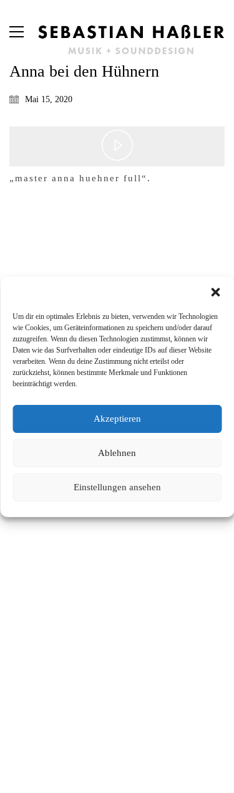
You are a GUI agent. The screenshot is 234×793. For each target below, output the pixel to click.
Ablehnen (117, 453)
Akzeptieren (117, 419)
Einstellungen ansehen (117, 487)
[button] (215, 292)
